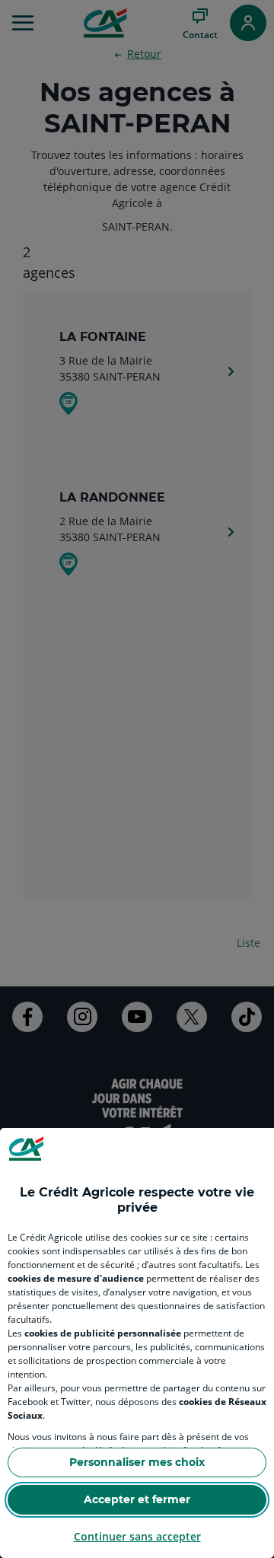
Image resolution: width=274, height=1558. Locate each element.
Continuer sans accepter (137, 1536)
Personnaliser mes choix (137, 1462)
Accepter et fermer (137, 1499)
